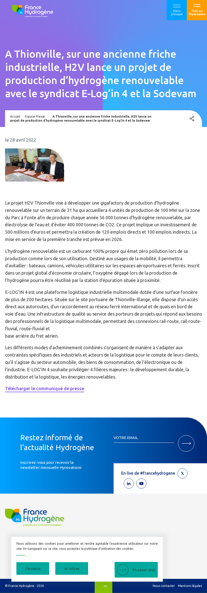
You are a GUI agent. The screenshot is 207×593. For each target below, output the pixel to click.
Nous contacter (164, 585)
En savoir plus (144, 570)
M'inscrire (186, 443)
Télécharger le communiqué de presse (44, 388)
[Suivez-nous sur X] (182, 473)
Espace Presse (35, 116)
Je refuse (72, 568)
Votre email (126, 437)
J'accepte (33, 568)
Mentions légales (190, 585)
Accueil (15, 116)
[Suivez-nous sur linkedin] (129, 483)
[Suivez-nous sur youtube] (141, 483)
